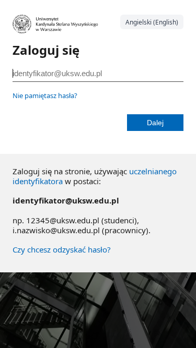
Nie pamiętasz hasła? (45, 95)
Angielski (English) (151, 22)
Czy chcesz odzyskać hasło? (62, 249)
